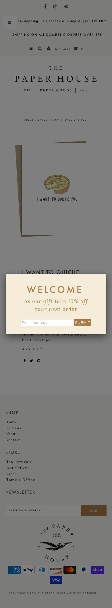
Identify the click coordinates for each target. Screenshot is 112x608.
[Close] (106, 273)
